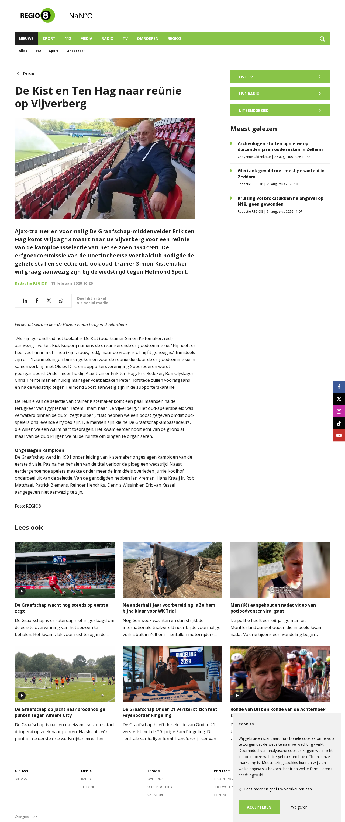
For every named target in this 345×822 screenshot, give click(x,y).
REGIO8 (174, 38)
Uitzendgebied (159, 787)
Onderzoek (76, 51)
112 (68, 38)
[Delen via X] (48, 300)
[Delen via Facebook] (36, 300)
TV (125, 38)
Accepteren (259, 807)
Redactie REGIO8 (31, 283)
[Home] (38, 16)
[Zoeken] (322, 38)
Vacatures (156, 795)
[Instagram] (339, 411)
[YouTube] (339, 435)
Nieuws (26, 38)
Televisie (88, 787)
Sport (49, 38)
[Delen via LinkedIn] (25, 300)
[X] (339, 399)
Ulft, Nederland (94, 16)
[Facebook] (339, 387)
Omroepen (147, 38)
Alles (23, 51)
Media (86, 38)
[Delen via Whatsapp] (61, 300)
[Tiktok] (339, 423)
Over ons (155, 778)
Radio (107, 38)
